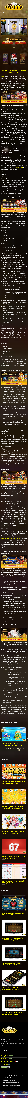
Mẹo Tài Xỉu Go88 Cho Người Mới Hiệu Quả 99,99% (13, 914)
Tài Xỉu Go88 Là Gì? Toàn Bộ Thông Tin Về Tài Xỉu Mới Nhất (12, 964)
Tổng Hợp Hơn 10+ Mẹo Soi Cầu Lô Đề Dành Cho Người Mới (13, 782)
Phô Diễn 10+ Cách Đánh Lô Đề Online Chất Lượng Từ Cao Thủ (12, 807)
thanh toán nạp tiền (6, 538)
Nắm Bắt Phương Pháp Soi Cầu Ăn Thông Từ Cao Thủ (13, 882)
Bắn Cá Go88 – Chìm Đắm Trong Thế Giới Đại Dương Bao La (14, 744)
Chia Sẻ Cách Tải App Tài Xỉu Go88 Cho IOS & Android (12, 988)
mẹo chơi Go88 (18, 167)
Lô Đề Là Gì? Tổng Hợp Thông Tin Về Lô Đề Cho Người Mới (13, 832)
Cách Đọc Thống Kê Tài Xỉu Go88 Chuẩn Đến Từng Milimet (13, 1013)
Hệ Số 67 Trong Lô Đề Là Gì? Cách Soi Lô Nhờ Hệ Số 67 (13, 857)
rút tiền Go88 (17, 538)
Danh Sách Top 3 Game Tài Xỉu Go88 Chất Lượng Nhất (12, 939)
